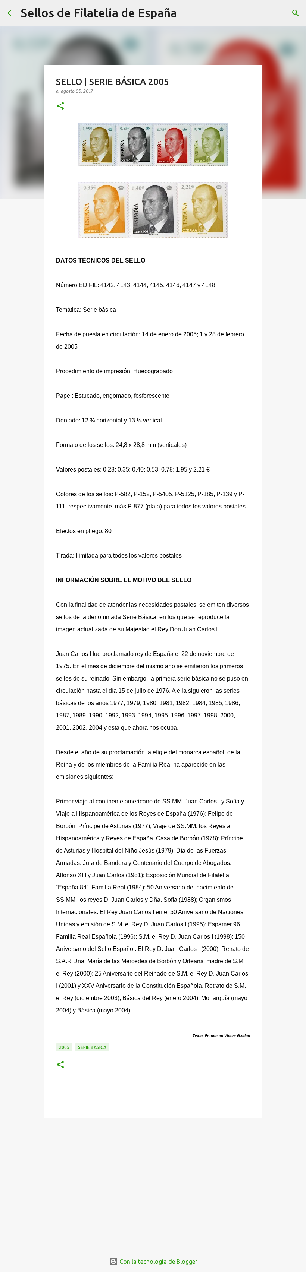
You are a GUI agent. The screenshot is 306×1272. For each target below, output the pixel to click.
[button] (60, 106)
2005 (64, 1047)
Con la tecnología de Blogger (157, 1261)
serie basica (92, 1047)
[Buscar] (187, 13)
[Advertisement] (153, 1181)
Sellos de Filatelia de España (99, 12)
